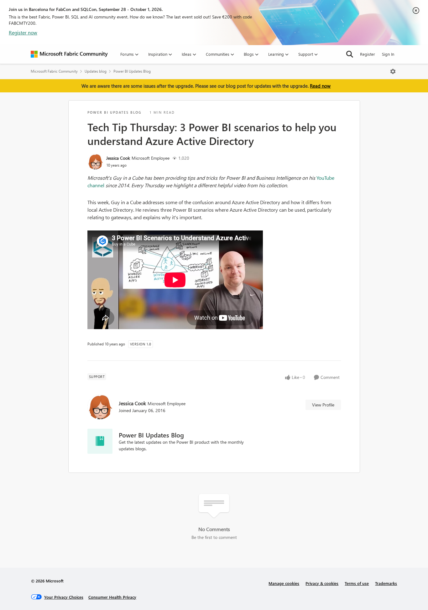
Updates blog (96, 71)
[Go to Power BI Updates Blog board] (99, 441)
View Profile (323, 405)
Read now (320, 86)
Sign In (388, 54)
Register (367, 54)
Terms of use (357, 583)
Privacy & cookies (321, 583)
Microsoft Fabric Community (54, 71)
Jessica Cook (118, 158)
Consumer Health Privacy (112, 597)
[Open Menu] (393, 71)
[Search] (349, 54)
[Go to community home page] (69, 54)
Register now (23, 32)
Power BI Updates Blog (132, 71)
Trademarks (386, 583)
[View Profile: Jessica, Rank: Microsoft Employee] (95, 161)
